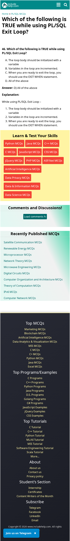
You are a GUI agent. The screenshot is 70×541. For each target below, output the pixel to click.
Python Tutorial (35, 435)
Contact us (35, 472)
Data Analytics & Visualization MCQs (35, 341)
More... (35, 456)
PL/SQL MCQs (18, 13)
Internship (34, 488)
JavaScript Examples (35, 407)
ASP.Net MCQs (53, 160)
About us (35, 468)
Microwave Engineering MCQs (22, 267)
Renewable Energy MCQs (19, 248)
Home (5, 13)
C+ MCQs (35, 354)
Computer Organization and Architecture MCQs (33, 279)
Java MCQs (34, 143)
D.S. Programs (35, 395)
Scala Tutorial (35, 452)
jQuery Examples (35, 411)
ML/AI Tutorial (35, 440)
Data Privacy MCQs (17, 178)
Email (35, 520)
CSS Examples (35, 415)
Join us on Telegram (18, 533)
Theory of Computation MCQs (22, 285)
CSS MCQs (50, 152)
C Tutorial (35, 427)
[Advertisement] (28, 40)
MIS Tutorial (35, 444)
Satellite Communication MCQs (23, 242)
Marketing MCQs (34, 329)
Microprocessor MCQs (18, 254)
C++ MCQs (51, 143)
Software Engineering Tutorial (34, 448)
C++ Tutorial (35, 431)
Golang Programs (35, 399)
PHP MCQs (33, 160)
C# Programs (35, 403)
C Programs (35, 378)
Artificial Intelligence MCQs (22, 169)
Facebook (35, 512)
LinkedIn (35, 516)
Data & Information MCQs (22, 186)
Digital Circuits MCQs (17, 273)
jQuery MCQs (13, 160)
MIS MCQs (34, 346)
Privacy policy (35, 476)
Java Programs (35, 390)
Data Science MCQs (17, 195)
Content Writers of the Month (35, 496)
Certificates (35, 492)
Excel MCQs (35, 366)
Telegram (35, 508)
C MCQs (10, 152)
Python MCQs (14, 143)
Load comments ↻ (35, 216)
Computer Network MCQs (20, 298)
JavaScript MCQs (29, 152)
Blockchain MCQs (35, 333)
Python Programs (35, 386)
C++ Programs (35, 382)
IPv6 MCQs (10, 292)
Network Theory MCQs (18, 261)
